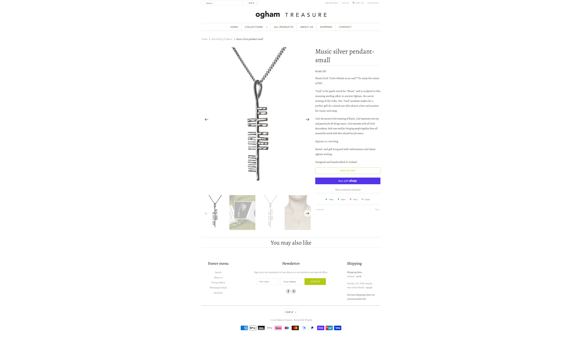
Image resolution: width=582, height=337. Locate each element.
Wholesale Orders (218, 287)
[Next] (307, 119)
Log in (345, 3)
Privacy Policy (218, 282)
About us (306, 27)
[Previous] (206, 119)
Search (218, 272)
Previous (320, 209)
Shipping (326, 27)
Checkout (373, 3)
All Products (283, 27)
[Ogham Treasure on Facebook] (288, 291)
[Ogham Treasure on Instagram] (294, 291)
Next (377, 209)
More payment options (348, 189)
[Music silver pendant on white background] (256, 119)
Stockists (218, 292)
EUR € (252, 3)
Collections (254, 27)
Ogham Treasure (285, 319)
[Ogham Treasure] (291, 15)
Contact (345, 27)
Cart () (359, 3)
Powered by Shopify (303, 319)
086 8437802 (331, 3)
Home (234, 27)
